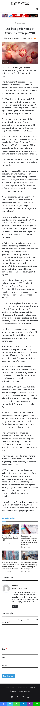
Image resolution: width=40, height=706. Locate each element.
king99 (15, 585)
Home (18, 23)
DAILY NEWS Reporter (12, 38)
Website (4, 666)
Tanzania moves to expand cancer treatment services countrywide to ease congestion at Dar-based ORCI (29, 540)
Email (4, 657)
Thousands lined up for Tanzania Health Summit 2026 (10, 538)
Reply (15, 606)
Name (4, 649)
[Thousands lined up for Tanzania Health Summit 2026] (10, 529)
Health (23, 23)
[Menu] (3, 9)
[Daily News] (20, 3)
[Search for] (37, 9)
